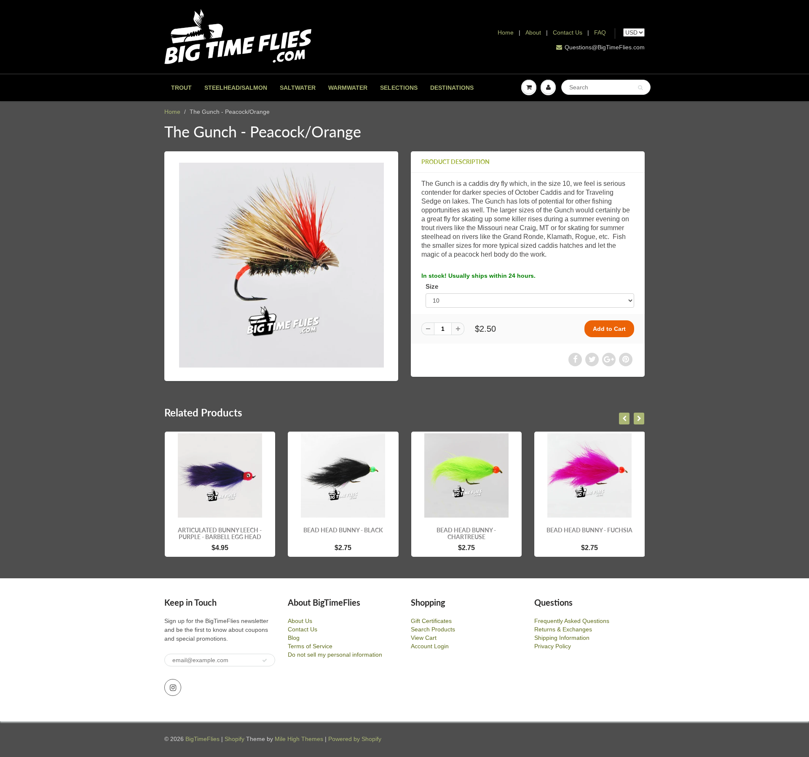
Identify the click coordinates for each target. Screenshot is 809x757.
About (534, 32)
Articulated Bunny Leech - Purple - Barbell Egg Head (220, 533)
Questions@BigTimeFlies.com (605, 47)
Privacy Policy (552, 646)
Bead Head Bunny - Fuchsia (589, 530)
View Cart (424, 637)
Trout (181, 87)
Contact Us (567, 32)
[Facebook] (575, 359)
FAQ (600, 32)
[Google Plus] (609, 359)
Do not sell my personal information (335, 654)
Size (432, 286)
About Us (300, 620)
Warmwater (347, 87)
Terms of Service (310, 646)
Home (506, 32)
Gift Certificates (431, 620)
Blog (294, 637)
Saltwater (298, 87)
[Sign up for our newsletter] (265, 660)
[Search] (640, 87)
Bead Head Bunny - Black (343, 530)
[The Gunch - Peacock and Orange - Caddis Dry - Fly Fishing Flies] (281, 265)
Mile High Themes (299, 739)
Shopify (234, 739)
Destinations (452, 87)
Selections (399, 87)
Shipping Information (561, 637)
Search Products (433, 629)
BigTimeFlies (202, 739)
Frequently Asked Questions (571, 620)
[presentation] (624, 418)
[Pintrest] (625, 359)
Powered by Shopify (354, 739)
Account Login (430, 646)
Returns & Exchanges (563, 629)
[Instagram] (172, 687)
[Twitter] (592, 359)
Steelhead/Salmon (235, 87)
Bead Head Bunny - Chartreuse (466, 533)
